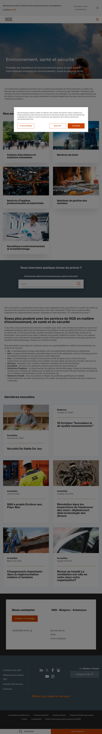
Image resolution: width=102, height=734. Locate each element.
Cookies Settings (26, 126)
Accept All (76, 126)
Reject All (57, 126)
